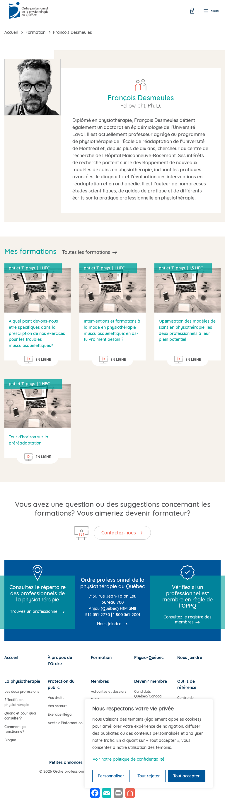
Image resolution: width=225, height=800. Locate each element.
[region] (148, 743)
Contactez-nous (118, 533)
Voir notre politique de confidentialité (128, 759)
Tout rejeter (148, 776)
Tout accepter (186, 776)
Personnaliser (111, 776)
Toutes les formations (86, 252)
